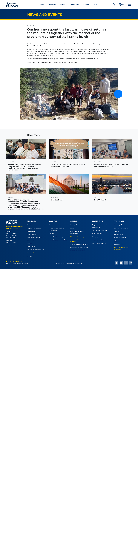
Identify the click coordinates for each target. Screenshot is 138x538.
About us (29, 225)
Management (31, 231)
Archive (29, 256)
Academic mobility (97, 240)
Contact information (11, 245)
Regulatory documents (34, 228)
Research (73, 228)
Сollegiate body (31, 234)
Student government (120, 237)
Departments (31, 246)
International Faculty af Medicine (58, 240)
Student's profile (118, 225)
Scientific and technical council (79, 244)
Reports (29, 243)
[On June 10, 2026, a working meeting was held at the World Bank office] (112, 149)
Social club (117, 244)
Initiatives (116, 241)
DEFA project (96, 236)
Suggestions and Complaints (35, 249)
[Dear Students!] (69, 184)
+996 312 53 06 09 (11, 242)
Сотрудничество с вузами (99, 230)
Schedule (116, 231)
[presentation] (118, 94)
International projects (98, 233)
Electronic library (118, 234)
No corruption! (31, 253)
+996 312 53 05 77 (11, 237)
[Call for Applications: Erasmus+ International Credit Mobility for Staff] (69, 149)
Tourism (51, 233)
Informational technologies (56, 236)
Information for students (99, 243)
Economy (51, 225)
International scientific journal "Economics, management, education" (78, 239)
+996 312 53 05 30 (11, 233)
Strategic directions (76, 225)
